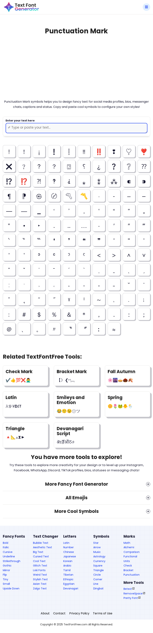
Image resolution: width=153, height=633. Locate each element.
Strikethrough (11, 561)
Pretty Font (131, 598)
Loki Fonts (39, 570)
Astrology (99, 556)
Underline (9, 556)
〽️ (84, 195)
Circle (97, 575)
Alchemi (129, 547)
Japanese (69, 556)
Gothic (7, 565)
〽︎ (69, 195)
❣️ (144, 151)
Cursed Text (41, 556)
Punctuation (132, 575)
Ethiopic (68, 579)
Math (127, 543)
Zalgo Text (40, 588)
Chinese (68, 552)
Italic (6, 547)
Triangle (98, 570)
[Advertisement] (76, 71)
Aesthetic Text (42, 547)
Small (6, 584)
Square (97, 565)
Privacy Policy (79, 613)
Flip (5, 575)
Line (95, 584)
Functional (130, 556)
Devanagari (70, 588)
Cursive (8, 552)
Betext (128, 589)
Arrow (97, 547)
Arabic (67, 565)
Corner (97, 579)
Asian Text (39, 584)
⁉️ (24, 181)
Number (68, 547)
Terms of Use (102, 613)
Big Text (38, 552)
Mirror (6, 570)
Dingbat (98, 588)
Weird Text (40, 575)
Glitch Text (40, 565)
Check (128, 565)
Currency (99, 561)
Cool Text (39, 561)
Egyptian (68, 584)
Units (127, 561)
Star (96, 543)
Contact (59, 613)
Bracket (128, 570)
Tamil (67, 570)
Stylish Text (40, 579)
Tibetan (68, 575)
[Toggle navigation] (95, 7)
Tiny (5, 579)
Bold (5, 543)
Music (97, 552)
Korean (67, 561)
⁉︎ (9, 181)
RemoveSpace (133, 593)
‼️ (99, 151)
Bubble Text (40, 543)
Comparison (132, 552)
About (45, 613)
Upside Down (11, 588)
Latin (66, 543)
